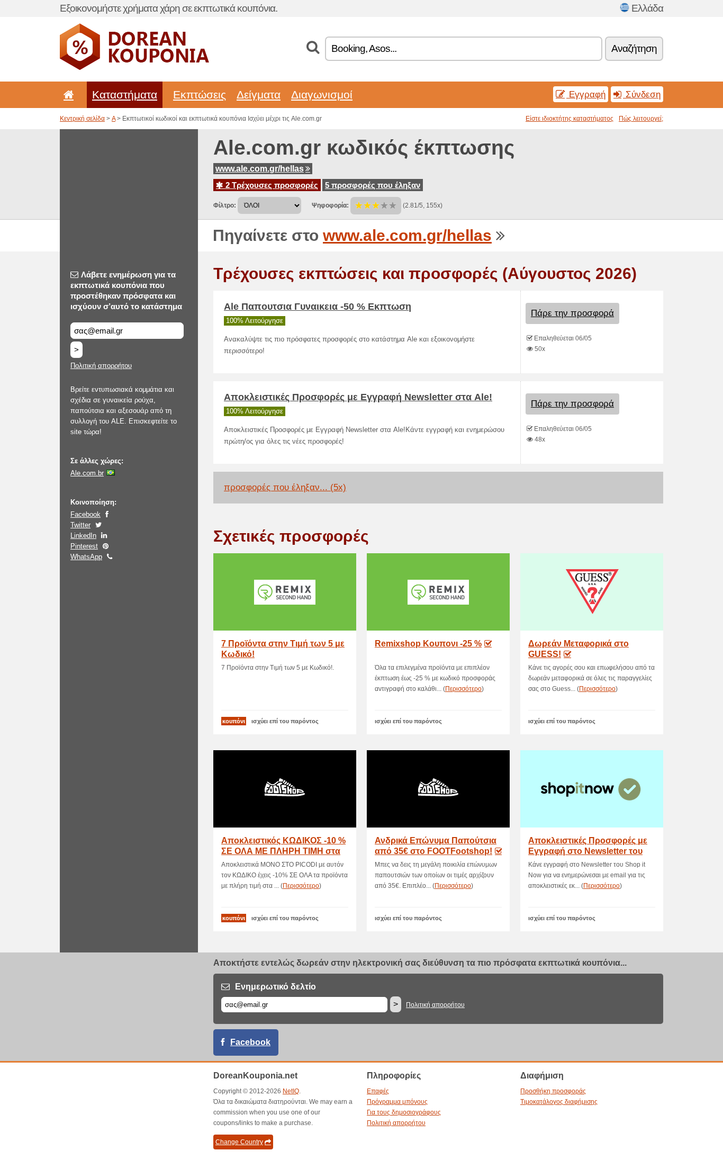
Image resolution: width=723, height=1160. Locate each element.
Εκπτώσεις (199, 94)
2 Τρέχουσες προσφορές (270, 185)
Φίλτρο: (224, 205)
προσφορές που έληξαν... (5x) (285, 487)
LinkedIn (83, 535)
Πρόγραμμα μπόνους (397, 1101)
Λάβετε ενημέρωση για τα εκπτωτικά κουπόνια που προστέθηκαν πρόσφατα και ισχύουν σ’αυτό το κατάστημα (126, 290)
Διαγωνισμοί (322, 94)
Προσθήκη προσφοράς (553, 1091)
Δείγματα (259, 94)
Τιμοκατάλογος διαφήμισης (559, 1101)
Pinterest (84, 546)
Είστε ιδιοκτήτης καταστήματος (569, 118)
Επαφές (378, 1091)
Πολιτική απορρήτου (101, 366)
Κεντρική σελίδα (82, 118)
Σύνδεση (642, 94)
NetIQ (291, 1091)
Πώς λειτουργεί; (641, 118)
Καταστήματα (124, 94)
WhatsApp (86, 557)
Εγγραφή (585, 94)
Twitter (80, 525)
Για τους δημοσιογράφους (404, 1112)
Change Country (239, 1142)
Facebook (85, 514)
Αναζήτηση (634, 48)
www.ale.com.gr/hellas (259, 168)
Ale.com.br (87, 473)
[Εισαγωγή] (67, 94)
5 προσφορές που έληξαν (372, 185)
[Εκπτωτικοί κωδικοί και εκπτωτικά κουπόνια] (134, 67)
